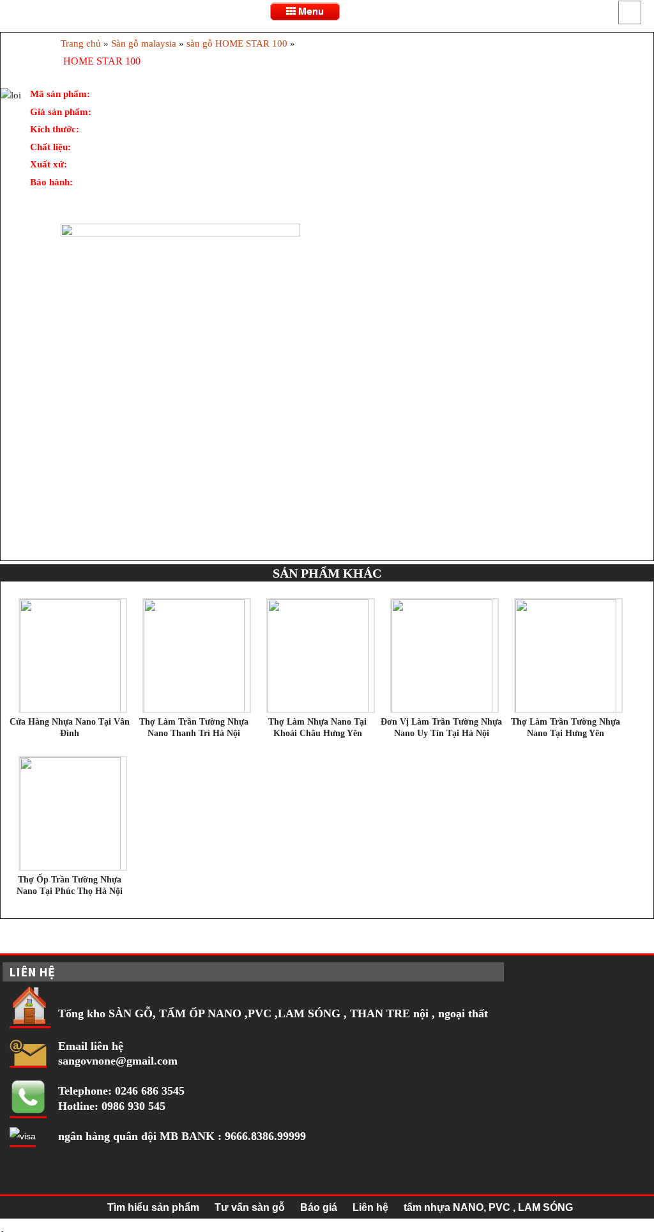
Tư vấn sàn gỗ (250, 1207)
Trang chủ (81, 43)
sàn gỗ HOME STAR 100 (236, 43)
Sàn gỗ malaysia (143, 43)
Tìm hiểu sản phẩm (153, 1207)
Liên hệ (370, 1207)
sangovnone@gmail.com (118, 1060)
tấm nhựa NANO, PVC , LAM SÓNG (488, 1207)
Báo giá (318, 1207)
